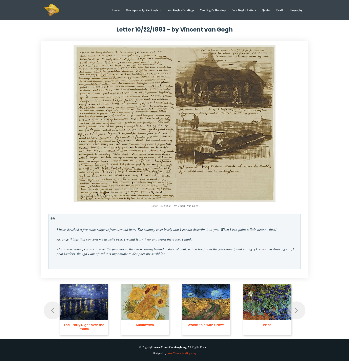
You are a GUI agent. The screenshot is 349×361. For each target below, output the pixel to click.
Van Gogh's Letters (244, 10)
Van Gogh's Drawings (213, 10)
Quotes (266, 10)
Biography (296, 10)
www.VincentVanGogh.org (181, 353)
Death (280, 10)
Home (116, 10)
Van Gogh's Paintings (180, 10)
